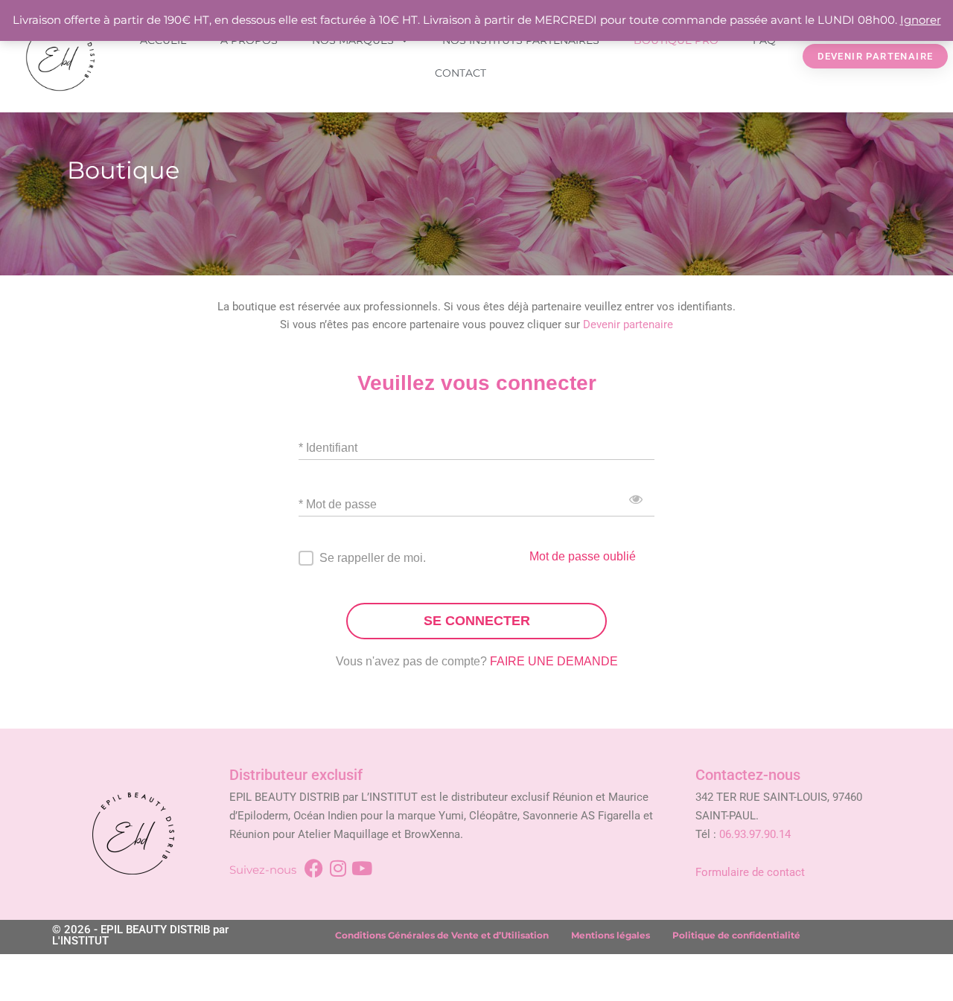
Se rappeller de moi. (372, 557)
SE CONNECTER (477, 620)
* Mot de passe (338, 503)
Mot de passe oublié (582, 556)
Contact (460, 73)
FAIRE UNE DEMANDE (554, 661)
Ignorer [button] (920, 20)
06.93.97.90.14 (755, 834)
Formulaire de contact (750, 872)
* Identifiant (328, 447)
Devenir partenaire (628, 324)
